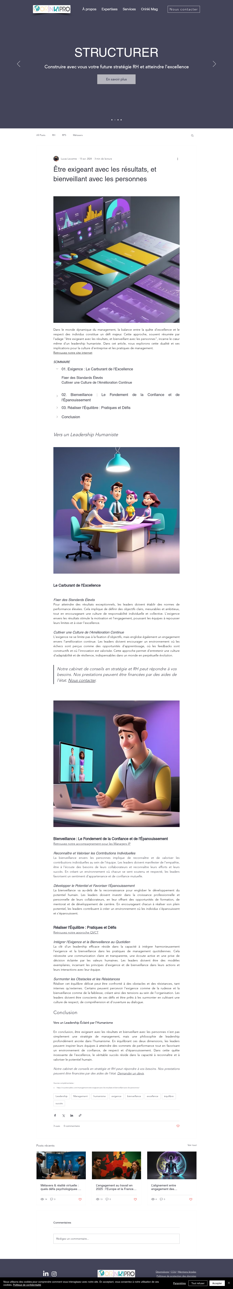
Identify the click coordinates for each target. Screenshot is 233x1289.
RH (53, 135)
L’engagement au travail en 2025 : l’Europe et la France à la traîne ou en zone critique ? (116, 1187)
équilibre (169, 1096)
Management (80, 1096)
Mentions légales (187, 1271)
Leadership (62, 1096)
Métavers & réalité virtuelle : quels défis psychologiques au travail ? (61, 1187)
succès (59, 1103)
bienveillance (134, 1096)
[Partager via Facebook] (55, 1115)
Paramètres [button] (179, 1283)
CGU (173, 1271)
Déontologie (162, 1271)
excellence (152, 1096)
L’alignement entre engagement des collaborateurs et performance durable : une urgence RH (171, 1187)
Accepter (217, 1283)
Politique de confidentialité (27, 1284)
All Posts (40, 135)
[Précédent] (18, 64)
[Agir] (121, 119)
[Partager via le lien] (80, 1115)
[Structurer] (114, 119)
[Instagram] (54, 1274)
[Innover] (118, 119)
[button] (89, 9)
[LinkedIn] (45, 1274)
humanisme (99, 1096)
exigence (116, 1096)
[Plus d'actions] (178, 159)
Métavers (78, 135)
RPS (64, 135)
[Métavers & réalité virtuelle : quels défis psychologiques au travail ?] (61, 1165)
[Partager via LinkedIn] (71, 1115)
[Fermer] (229, 1283)
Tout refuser (198, 1283)
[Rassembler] (111, 119)
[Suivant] (214, 64)
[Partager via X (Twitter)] (63, 1115)
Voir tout (192, 1145)
